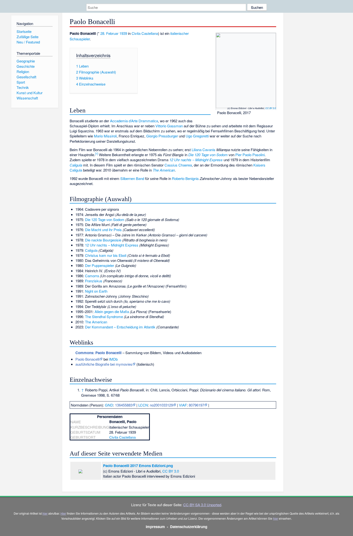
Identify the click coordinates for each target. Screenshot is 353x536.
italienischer (179, 33)
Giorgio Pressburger (162, 135)
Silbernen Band (132, 178)
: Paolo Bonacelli (98, 352)
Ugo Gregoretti (197, 135)
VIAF (183, 404)
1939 (123, 33)
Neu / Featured (28, 41)
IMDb (113, 359)
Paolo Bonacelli (87, 359)
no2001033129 (161, 404)
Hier (63, 513)
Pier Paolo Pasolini (250, 154)
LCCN (143, 404)
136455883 (123, 404)
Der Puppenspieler (99, 265)
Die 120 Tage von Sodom (208, 154)
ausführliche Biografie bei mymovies (103, 364)
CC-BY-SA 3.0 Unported (202, 504)
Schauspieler (80, 38)
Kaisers (259, 164)
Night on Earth (96, 291)
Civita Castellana (145, 33)
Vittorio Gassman (169, 125)
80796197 (196, 404)
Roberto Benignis (185, 178)
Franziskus (93, 280)
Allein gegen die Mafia (112, 311)
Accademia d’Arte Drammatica (134, 120)
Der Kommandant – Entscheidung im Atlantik (120, 326)
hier (45, 513)
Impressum (155, 526)
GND (109, 404)
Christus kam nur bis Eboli (105, 255)
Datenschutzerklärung (188, 526)
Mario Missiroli (105, 135)
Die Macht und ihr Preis (103, 229)
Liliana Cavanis (203, 149)
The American (164, 170)
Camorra (92, 275)
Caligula (76, 164)
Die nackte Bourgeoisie (103, 239)
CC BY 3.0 (270, 108)
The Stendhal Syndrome (104, 316)
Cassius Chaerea (178, 164)
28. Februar (109, 33)
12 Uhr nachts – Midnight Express (196, 159)
